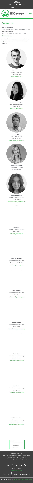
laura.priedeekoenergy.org (16, 392)
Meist (13, 440)
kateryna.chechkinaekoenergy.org (16, 201)
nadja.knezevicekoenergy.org (16, 296)
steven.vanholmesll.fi (16, 76)
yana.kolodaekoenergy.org (17, 360)
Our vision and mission (18, 443)
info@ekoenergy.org (16, 470)
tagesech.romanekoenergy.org (16, 328)
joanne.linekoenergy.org (16, 108)
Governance (16, 445)
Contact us (17, 2)
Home (16, 1)
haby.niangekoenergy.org (16, 233)
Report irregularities (26, 479)
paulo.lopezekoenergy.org (16, 264)
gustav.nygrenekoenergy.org (16, 140)
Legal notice (16, 479)
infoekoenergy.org (6, 35)
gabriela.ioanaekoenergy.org (16, 424)
